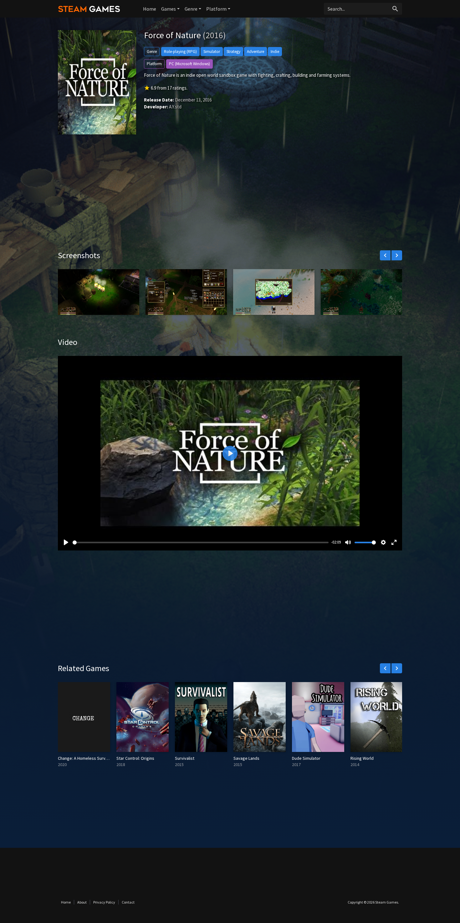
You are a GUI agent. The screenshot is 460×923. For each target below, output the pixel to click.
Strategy (233, 51)
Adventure (255, 51)
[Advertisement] (230, 197)
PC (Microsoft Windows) (189, 63)
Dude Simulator (306, 758)
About (82, 902)
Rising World (362, 758)
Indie (275, 51)
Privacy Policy (104, 902)
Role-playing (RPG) (180, 51)
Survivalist (184, 758)
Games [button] (168, 9)
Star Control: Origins (135, 758)
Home (149, 9)
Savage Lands (246, 758)
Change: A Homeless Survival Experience (96, 758)
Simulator (211, 51)
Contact (128, 902)
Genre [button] (191, 9)
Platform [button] (216, 9)
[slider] (201, 542)
